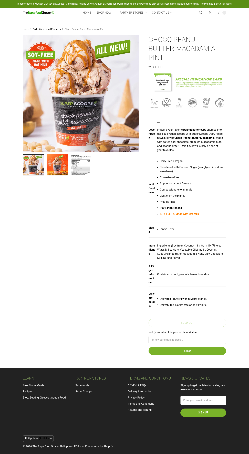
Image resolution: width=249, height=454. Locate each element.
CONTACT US (160, 12)
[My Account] (210, 13)
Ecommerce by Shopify (99, 446)
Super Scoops (83, 391)
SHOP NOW (104, 12)
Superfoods (82, 385)
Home (26, 29)
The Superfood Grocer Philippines (53, 446)
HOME (87, 12)
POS (76, 446)
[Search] (200, 13)
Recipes (27, 391)
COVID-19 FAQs (137, 385)
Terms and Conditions (141, 403)
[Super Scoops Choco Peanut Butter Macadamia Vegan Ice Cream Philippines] (81, 93)
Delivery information (140, 391)
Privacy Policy (136, 397)
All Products (54, 29)
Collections (38, 29)
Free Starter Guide (33, 385)
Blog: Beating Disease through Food (44, 397)
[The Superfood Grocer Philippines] (38, 12)
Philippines (37, 438)
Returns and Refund (140, 409)
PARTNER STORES (131, 12)
